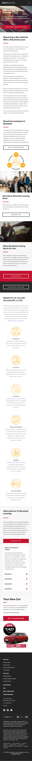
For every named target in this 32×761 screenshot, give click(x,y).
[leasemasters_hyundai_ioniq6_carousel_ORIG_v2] (16, 648)
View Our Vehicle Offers (16, 27)
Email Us (5, 705)
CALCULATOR (16, 276)
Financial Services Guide (8, 746)
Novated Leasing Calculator (9, 667)
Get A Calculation (16, 147)
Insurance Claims (18, 746)
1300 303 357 (8, 703)
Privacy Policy (21, 744)
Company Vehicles (7, 681)
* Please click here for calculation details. (11, 612)
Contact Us (16, 214)
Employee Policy (13, 744)
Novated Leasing (6, 662)
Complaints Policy (7, 743)
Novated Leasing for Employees (9, 678)
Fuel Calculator (6, 670)
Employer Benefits (7, 676)
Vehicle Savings (6, 665)
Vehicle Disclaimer (16, 743)
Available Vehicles (16, 287)
